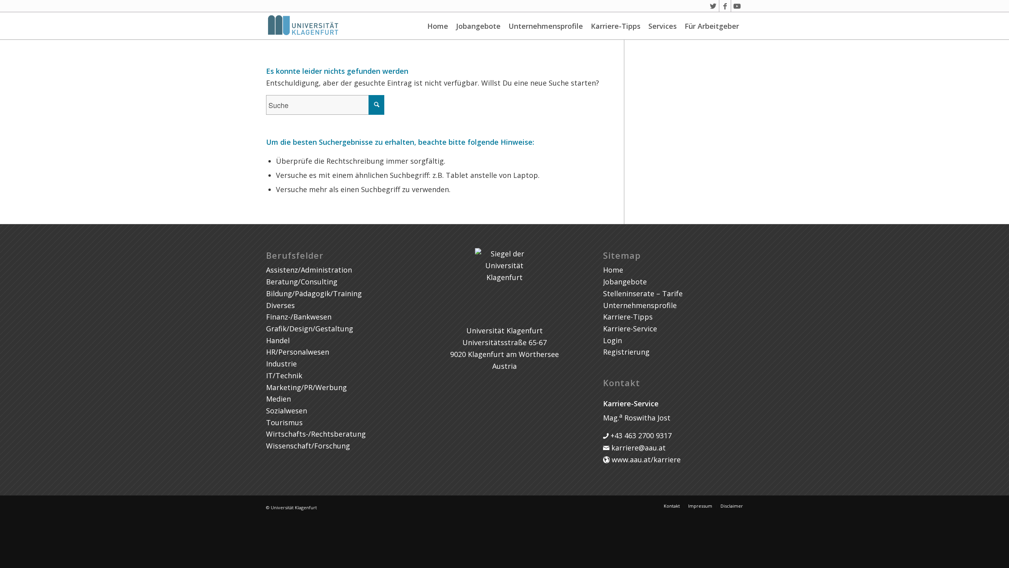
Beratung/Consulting (301, 281)
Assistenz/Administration (309, 270)
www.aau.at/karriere (645, 459)
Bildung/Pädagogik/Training (314, 293)
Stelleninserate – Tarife (643, 293)
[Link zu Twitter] (713, 6)
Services (662, 26)
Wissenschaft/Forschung (308, 445)
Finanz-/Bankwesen (298, 316)
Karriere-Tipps (615, 26)
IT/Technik (284, 375)
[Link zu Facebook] (725, 6)
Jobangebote (478, 26)
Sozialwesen (286, 410)
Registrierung (626, 352)
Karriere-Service (630, 328)
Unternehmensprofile (545, 26)
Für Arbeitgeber (712, 26)
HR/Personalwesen (297, 352)
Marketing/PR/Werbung (306, 387)
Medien (278, 399)
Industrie (281, 363)
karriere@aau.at (637, 447)
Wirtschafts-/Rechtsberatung (316, 434)
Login (612, 340)
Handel (278, 340)
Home (437, 26)
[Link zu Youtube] (737, 6)
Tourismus (284, 422)
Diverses (280, 305)
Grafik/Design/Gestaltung (309, 328)
